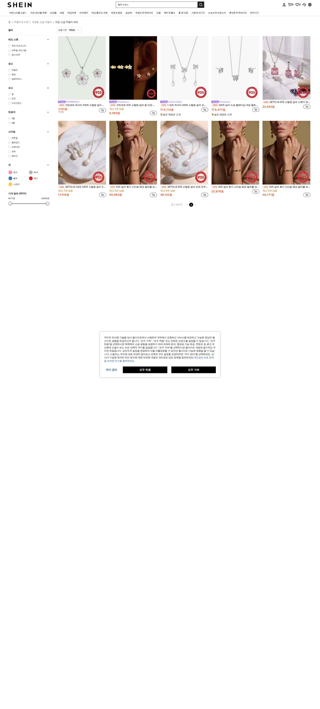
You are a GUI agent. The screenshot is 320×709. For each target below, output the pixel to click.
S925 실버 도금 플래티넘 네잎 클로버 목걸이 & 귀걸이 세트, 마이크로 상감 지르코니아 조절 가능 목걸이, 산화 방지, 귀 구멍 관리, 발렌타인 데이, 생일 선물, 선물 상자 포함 (235, 105)
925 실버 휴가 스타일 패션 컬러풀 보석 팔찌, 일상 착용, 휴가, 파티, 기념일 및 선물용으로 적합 (286, 187)
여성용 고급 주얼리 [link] (42, 22)
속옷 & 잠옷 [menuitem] (116, 12)
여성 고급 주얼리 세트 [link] (66, 22)
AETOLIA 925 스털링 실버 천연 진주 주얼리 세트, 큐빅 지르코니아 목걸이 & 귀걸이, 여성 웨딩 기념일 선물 (184, 187)
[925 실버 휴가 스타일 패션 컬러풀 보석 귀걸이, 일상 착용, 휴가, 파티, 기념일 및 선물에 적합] (235, 152)
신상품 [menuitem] (53, 12)
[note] (171, 114)
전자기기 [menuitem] (254, 12)
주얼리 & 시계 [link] (21, 22)
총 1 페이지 (176, 204)
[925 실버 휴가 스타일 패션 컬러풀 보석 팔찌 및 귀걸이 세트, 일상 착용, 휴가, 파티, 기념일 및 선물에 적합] (133, 152)
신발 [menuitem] (158, 12)
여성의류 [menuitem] (72, 12)
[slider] (10, 203)
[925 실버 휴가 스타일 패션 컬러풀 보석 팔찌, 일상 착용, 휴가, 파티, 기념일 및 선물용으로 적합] (286, 152)
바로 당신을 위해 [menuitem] (38, 12)
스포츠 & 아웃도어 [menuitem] (217, 12)
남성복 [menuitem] (129, 12)
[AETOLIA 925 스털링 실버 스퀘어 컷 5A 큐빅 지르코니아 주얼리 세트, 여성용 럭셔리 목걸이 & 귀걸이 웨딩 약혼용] (286, 68)
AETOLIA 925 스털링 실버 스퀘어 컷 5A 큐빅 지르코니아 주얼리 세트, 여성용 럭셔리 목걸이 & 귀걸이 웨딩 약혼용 (286, 102)
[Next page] (195, 205)
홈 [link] (9, 22)
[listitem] (82, 76)
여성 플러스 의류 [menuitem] (100, 12)
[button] (304, 5)
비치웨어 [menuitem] (84, 12)
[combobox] (69, 30)
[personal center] (284, 5)
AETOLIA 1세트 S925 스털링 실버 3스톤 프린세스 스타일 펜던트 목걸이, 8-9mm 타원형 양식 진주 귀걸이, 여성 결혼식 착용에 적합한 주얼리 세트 (82, 187)
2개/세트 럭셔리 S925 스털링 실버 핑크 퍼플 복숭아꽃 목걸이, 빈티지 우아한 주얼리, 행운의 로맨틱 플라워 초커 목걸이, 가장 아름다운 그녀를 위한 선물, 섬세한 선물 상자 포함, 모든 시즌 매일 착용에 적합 (82, 105)
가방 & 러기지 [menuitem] (198, 12)
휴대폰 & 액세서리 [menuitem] (238, 12)
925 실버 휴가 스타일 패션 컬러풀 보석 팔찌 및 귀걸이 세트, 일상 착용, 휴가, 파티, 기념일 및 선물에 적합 (133, 187)
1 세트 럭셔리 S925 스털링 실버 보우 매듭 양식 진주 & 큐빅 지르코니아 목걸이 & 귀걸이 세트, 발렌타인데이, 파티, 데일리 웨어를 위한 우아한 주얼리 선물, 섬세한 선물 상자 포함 (184, 105)
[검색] (201, 5)
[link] (291, 4)
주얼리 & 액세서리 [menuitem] (144, 12)
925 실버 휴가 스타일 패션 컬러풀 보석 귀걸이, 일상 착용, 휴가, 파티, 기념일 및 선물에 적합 (235, 187)
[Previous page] (187, 205)
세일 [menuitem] (62, 12)
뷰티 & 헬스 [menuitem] (169, 12)
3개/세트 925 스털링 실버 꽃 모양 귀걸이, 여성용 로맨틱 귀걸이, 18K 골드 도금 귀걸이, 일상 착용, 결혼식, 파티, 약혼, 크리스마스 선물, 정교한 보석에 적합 (133, 105)
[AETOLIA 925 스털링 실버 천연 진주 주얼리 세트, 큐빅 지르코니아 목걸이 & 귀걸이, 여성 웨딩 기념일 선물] (184, 152)
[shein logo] (20, 4)
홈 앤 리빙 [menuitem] (183, 12)
